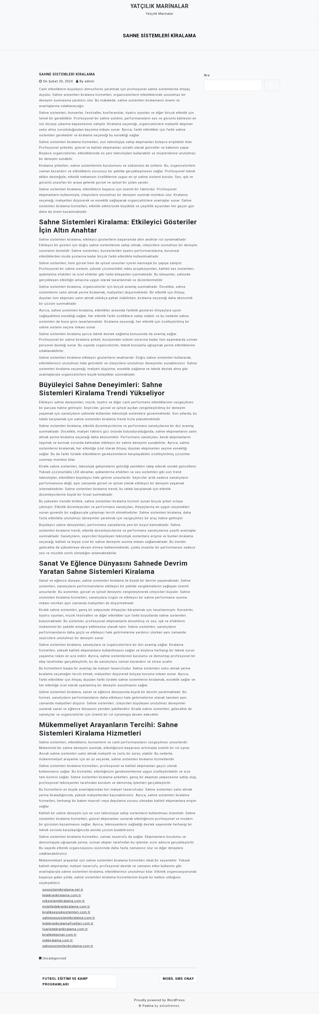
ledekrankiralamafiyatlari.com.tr (68, 923)
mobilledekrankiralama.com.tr (66, 906)
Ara (207, 75)
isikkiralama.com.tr (57, 940)
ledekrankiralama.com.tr (61, 895)
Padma (148, 1006)
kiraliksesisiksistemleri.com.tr (66, 912)
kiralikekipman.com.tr (59, 935)
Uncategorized (54, 958)
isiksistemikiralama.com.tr (63, 901)
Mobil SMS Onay (178, 979)
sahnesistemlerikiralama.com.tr (67, 946)
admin (89, 81)
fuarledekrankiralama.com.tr (65, 929)
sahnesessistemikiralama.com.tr (68, 918)
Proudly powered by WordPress (159, 1000)
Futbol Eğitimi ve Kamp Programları (65, 981)
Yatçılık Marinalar (159, 6)
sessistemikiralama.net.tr (62, 890)
